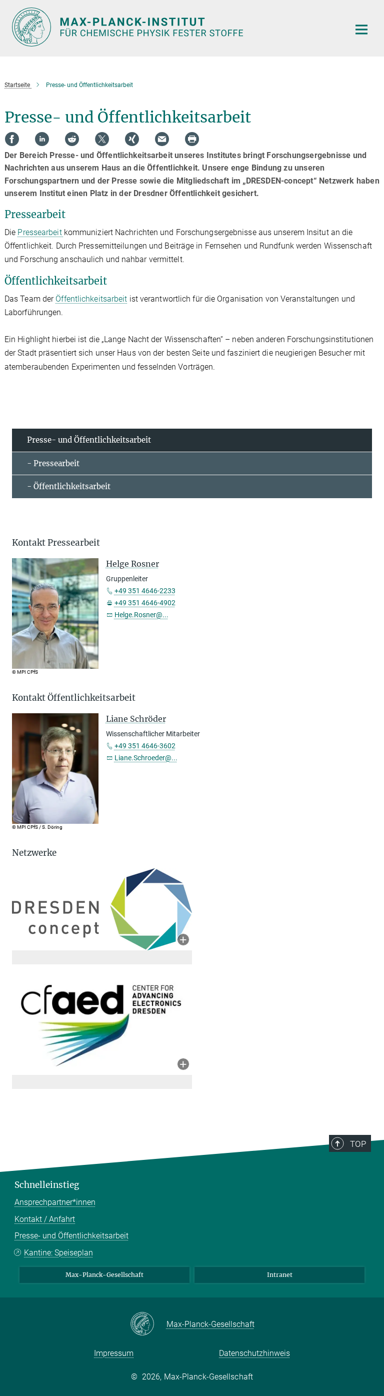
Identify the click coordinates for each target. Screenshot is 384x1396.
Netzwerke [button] (34, 853)
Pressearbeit (41, 232)
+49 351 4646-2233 (145, 591)
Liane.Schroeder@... (146, 758)
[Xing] (132, 139)
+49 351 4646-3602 (145, 746)
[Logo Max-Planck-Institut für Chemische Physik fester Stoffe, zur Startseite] (174, 27)
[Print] (192, 139)
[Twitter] (102, 139)
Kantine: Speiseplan (58, 1252)
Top (358, 1144)
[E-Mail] (162, 139)
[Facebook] (12, 139)
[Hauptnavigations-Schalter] (362, 30)
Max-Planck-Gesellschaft (105, 1274)
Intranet (279, 1274)
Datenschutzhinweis (254, 1353)
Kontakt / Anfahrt (44, 1219)
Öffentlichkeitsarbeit (91, 299)
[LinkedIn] (42, 139)
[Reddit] (72, 139)
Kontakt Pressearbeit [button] (56, 543)
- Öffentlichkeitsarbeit (68, 486)
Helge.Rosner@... (141, 615)
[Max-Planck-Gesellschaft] (148, 1324)
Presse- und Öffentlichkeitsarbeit (89, 440)
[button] (183, 940)
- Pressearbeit (53, 463)
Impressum (114, 1353)
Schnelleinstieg (46, 1185)
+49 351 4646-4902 (145, 603)
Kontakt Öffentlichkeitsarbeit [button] (74, 698)
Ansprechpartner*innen (55, 1202)
